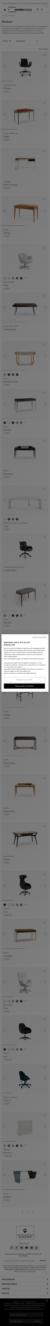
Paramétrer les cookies (24, 679)
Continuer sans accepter (39, 637)
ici (35, 673)
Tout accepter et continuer (24, 686)
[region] (25, 663)
